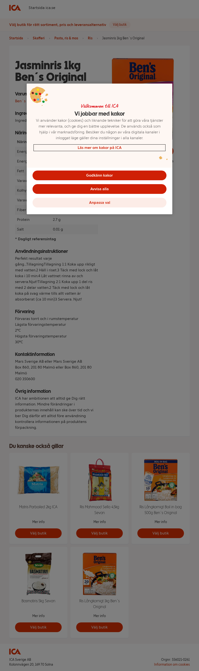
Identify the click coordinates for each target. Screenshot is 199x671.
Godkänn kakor (99, 175)
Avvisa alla (99, 189)
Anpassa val (99, 202)
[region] (99, 149)
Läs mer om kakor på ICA (100, 147)
